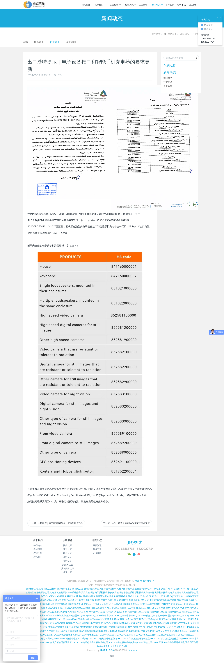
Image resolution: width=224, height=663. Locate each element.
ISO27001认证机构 (119, 630)
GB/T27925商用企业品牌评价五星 (133, 638)
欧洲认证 (67, 553)
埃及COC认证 (132, 619)
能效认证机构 (49, 588)
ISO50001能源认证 (185, 634)
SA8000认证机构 (45, 634)
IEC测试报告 (101, 627)
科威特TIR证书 (124, 600)
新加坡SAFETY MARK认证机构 (184, 623)
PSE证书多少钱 (106, 615)
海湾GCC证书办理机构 (105, 600)
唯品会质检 (129, 592)
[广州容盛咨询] (34, 4)
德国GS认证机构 (143, 607)
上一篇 (56, 523)
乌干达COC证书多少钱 (116, 611)
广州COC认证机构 (109, 623)
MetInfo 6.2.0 (107, 650)
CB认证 (172, 600)
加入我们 (193, 4)
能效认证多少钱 (91, 588)
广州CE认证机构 (100, 603)
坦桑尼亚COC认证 (45, 611)
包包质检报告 (174, 592)
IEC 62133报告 (146, 627)
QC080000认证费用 (63, 634)
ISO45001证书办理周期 (43, 630)
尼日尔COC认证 (44, 623)
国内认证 (67, 545)
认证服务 (114, 4)
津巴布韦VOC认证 (98, 619)
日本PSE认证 (92, 615)
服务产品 (129, 4)
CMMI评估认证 (144, 642)
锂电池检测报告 (74, 596)
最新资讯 (39, 42)
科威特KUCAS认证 (140, 600)
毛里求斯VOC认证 (115, 619)
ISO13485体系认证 (179, 630)
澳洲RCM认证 (46, 615)
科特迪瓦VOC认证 (56, 619)
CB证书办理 (182, 600)
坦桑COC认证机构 (63, 611)
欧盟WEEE (47, 603)
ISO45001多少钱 (64, 630)
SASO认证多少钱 (53, 600)
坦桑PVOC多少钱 (80, 611)
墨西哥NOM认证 (176, 615)
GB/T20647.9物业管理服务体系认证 (71, 638)
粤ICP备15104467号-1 (146, 580)
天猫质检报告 (87, 592)
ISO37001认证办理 (124, 634)
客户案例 (170, 4)
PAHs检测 (165, 603)
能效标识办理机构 (34, 588)
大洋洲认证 (67, 564)
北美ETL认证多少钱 (52, 607)
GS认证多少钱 (158, 607)
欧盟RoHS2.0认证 (131, 603)
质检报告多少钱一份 (144, 592)
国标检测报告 (89, 596)
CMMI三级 (158, 642)
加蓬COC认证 (183, 619)
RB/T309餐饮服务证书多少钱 (123, 642)
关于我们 (99, 4)
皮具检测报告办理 (190, 592)
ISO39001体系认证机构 (145, 634)
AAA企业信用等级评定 (174, 642)
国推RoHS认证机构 (118, 596)
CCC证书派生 (189, 588)
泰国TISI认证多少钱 (142, 623)
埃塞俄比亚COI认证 (91, 623)
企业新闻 (71, 42)
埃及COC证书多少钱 (148, 619)
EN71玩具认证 (115, 603)
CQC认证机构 (176, 596)
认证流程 (143, 4)
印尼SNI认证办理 (161, 623)
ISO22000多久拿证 (100, 630)
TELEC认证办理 (121, 615)
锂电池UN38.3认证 (129, 627)
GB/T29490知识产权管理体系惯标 (55, 642)
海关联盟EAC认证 (76, 615)
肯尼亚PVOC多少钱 (175, 607)
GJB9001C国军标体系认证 (85, 634)
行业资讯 (197, 33)
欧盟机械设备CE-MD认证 (80, 603)
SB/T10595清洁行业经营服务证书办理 (90, 642)
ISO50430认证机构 (81, 630)
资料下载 (181, 4)
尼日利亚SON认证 (158, 611)
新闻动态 (156, 4)
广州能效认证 (76, 588)
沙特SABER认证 (191, 596)
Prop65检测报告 (99, 607)
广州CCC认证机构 (173, 588)
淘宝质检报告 (101, 592)
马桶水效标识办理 (125, 588)
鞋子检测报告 (161, 592)
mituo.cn (132, 650)
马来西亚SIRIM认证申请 (83, 627)
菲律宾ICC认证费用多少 (59, 627)
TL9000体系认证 (106, 634)
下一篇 (126, 523)
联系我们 (38, 556)
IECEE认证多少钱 (70, 600)
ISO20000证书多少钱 (139, 630)
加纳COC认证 (58, 623)
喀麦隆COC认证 (73, 623)
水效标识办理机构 (107, 588)
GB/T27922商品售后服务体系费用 (166, 638)
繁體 (112, 655)
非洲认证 (67, 556)
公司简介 (38, 545)
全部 (25, 42)
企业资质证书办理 (118, 646)
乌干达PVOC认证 (97, 611)
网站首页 (86, 4)
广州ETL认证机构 (70, 607)
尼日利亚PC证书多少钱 (179, 611)
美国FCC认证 (177, 603)
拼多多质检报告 (115, 592)
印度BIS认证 (161, 615)
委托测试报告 (102, 596)
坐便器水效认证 (142, 588)
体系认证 (67, 572)
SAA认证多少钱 (60, 615)
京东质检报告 (74, 592)
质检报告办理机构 (45, 592)
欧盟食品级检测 (59, 603)
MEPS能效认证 (148, 615)
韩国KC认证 (134, 615)
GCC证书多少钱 (86, 600)
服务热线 (134, 542)
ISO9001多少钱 (179, 627)
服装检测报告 (60, 592)
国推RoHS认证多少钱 (138, 596)
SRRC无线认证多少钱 (159, 596)
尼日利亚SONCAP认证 (138, 611)
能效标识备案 (63, 588)
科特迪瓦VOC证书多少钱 (77, 619)
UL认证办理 (84, 607)
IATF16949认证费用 (159, 630)
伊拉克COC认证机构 (159, 600)
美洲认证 (67, 560)
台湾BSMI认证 (126, 623)
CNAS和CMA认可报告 (55, 596)
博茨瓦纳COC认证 (167, 619)
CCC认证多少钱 (157, 588)
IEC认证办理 (114, 627)
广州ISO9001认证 (162, 627)
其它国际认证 (67, 568)
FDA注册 (131, 607)
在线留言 (38, 549)
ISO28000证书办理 (166, 634)
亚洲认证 (67, 549)
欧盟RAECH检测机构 (150, 603)
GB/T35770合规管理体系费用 (103, 638)
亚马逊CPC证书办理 (116, 607)
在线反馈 (38, 553)
